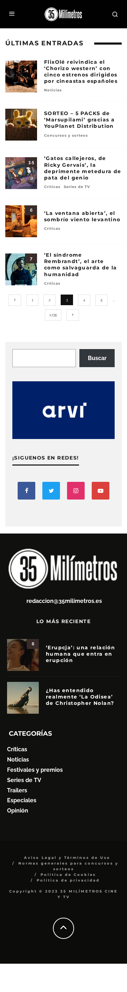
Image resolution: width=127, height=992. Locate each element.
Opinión (17, 810)
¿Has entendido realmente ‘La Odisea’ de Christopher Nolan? (80, 696)
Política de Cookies (68, 874)
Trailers (17, 790)
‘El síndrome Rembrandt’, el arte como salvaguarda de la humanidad (80, 265)
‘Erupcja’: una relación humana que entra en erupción (80, 653)
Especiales (21, 800)
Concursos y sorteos (66, 135)
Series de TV (77, 186)
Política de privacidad (68, 880)
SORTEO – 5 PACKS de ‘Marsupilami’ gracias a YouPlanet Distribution (79, 119)
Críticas (52, 186)
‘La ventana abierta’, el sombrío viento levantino (82, 216)
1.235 (53, 315)
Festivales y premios (35, 769)
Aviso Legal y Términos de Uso (67, 857)
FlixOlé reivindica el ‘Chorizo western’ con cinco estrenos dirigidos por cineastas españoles (80, 72)
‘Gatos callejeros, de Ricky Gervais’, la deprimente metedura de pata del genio (82, 168)
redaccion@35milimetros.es (64, 601)
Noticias (53, 90)
